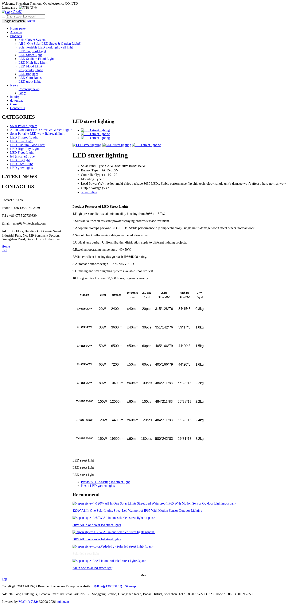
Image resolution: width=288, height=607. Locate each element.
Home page (18, 28)
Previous (105, 482)
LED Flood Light (30, 66)
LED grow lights (30, 81)
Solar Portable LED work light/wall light (46, 47)
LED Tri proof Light (32, 51)
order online (89, 192)
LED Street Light (30, 55)
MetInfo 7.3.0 (28, 601)
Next (98, 485)
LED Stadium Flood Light (36, 59)
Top (4, 579)
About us (16, 32)
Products (16, 36)
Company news (29, 89)
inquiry (15, 96)
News (14, 85)
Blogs (22, 93)
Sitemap (130, 586)
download (16, 100)
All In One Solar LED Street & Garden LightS (50, 43)
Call (4, 250)
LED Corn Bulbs (30, 77)
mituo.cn (63, 601)
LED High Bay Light (33, 62)
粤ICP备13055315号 (107, 586)
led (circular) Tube (31, 70)
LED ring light (28, 74)
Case (13, 104)
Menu (31, 21)
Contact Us (17, 108)
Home (6, 246)
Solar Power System (32, 40)
